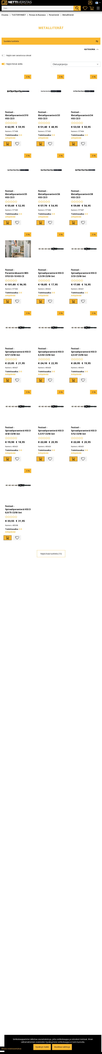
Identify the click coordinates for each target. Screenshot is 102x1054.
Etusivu (5, 15)
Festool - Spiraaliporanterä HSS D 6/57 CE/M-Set (18, 351)
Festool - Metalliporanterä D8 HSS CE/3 (82, 194)
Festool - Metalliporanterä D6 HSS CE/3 (49, 194)
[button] (51, 49)
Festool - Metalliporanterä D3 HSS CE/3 (49, 115)
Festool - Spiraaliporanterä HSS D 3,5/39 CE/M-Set (51, 273)
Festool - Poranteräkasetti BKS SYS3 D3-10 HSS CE (16, 273)
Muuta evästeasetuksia (11, 1048)
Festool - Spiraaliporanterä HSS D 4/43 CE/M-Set (18, 430)
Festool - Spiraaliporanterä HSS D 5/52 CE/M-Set (84, 430)
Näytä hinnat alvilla (14, 64)
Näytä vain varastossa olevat (18, 55)
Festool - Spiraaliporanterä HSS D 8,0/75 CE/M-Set (18, 509)
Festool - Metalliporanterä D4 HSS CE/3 (82, 115)
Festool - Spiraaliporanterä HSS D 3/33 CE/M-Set (84, 273)
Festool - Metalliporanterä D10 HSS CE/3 (16, 115)
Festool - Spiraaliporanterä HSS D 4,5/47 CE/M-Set (84, 351)
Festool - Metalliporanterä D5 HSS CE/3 (16, 194)
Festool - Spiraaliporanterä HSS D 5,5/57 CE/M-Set (51, 430)
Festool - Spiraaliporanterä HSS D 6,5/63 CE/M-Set (51, 351)
